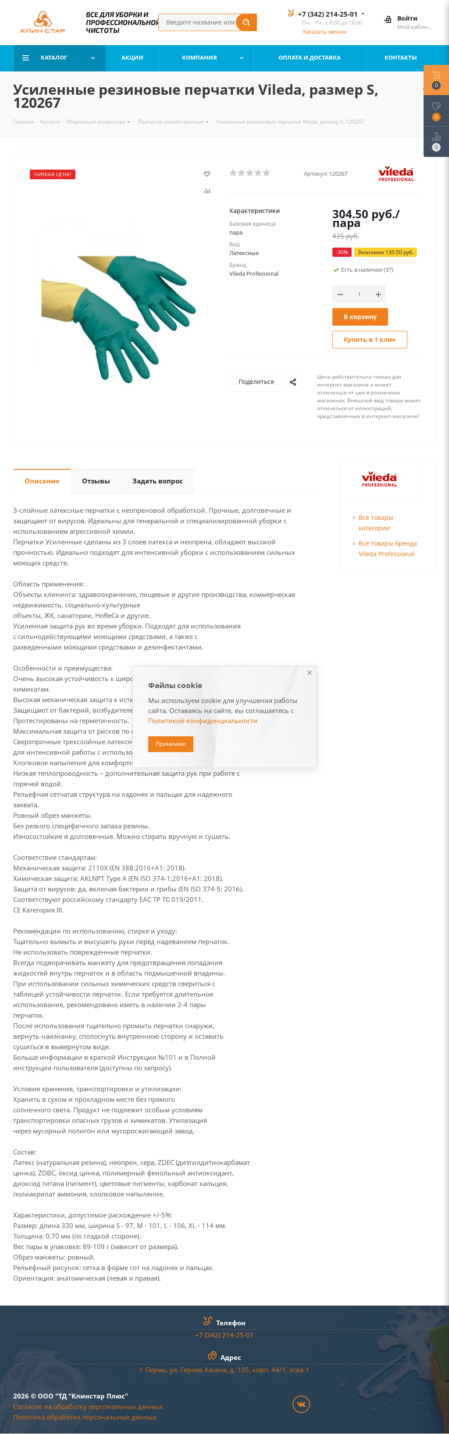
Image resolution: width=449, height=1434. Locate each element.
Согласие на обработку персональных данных (88, 1406)
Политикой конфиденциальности (203, 721)
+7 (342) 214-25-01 (328, 14)
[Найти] (246, 22)
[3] (250, 173)
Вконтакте (301, 1404)
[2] (242, 173)
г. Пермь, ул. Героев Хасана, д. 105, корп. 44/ (210, 1369)
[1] (233, 173)
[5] (267, 173)
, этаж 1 (298, 1369)
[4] (258, 173)
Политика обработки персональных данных (85, 1417)
